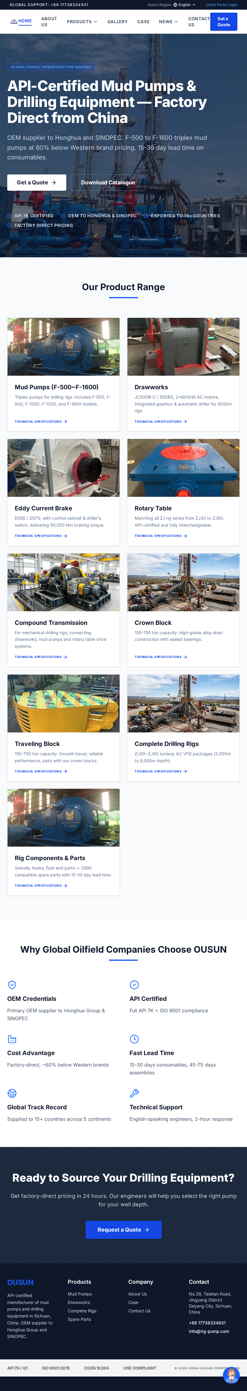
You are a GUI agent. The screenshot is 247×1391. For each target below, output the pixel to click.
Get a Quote (223, 21)
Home (25, 20)
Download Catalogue (108, 182)
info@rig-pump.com (209, 1331)
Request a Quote (119, 1230)
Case (143, 21)
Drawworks (79, 1302)
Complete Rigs (82, 1310)
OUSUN (20, 1282)
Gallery (118, 21)
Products (79, 21)
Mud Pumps (80, 1293)
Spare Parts (79, 1319)
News (166, 21)
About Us (49, 21)
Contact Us (199, 21)
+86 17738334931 (207, 1322)
